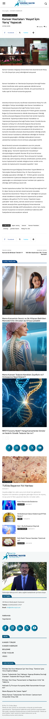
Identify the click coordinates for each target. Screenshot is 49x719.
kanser (24, 225)
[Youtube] (40, 448)
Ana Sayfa (5, 11)
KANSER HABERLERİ (16, 11)
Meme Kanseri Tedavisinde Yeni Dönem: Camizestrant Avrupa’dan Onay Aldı (22, 696)
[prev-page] (3, 438)
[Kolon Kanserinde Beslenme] (9, 505)
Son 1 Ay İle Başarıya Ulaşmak (28, 526)
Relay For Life (25, 228)
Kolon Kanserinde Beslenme (27, 502)
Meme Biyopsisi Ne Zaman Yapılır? (14, 691)
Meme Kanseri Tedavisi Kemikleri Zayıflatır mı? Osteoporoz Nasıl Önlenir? (23, 376)
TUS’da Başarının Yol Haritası (17, 485)
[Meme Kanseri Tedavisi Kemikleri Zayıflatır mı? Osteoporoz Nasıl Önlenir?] (24, 346)
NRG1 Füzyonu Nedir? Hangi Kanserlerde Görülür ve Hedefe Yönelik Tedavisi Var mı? (23, 432)
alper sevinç (16, 225)
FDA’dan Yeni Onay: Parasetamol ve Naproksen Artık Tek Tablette (23, 681)
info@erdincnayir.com (13, 607)
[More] (33, 32)
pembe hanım (14, 228)
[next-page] (7, 438)
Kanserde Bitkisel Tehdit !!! (12, 252)
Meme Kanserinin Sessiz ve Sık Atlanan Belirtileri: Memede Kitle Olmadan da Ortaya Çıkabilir (24, 319)
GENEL (20, 519)
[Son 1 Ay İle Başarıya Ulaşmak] (9, 529)
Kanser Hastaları (33, 225)
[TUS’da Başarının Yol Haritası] (24, 469)
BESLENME (21, 504)
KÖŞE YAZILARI (7, 315)
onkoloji (5, 228)
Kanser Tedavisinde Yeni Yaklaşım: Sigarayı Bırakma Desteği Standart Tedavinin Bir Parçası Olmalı (24, 675)
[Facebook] (9, 448)
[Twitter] (32, 448)
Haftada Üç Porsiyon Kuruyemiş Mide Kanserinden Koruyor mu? (23, 687)
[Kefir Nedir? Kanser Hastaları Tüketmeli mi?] (9, 541)
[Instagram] (17, 448)
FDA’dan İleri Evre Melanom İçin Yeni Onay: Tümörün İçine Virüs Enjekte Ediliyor (23, 670)
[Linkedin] (24, 448)
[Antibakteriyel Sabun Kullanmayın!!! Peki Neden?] (9, 517)
